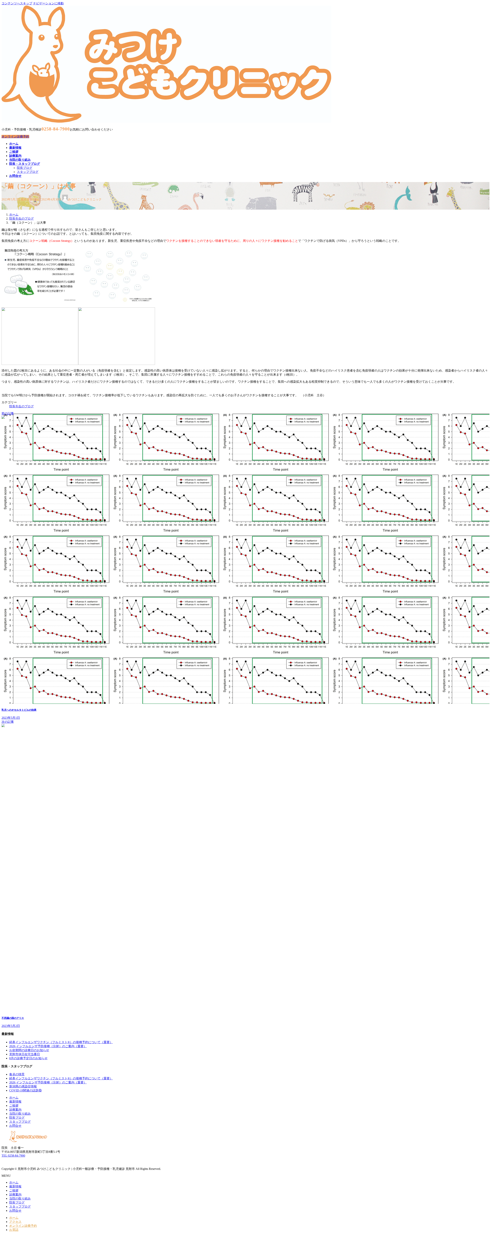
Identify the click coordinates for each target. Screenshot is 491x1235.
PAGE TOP (477, 1194)
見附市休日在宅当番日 (24, 1054)
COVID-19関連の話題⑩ (25, 1090)
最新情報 (15, 1101)
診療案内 (15, 1109)
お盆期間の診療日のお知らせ (29, 1050)
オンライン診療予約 (15, 136)
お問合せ (15, 1125)
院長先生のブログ (21, 406)
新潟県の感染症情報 (23, 1086)
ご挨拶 (13, 1105)
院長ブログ (24, 167)
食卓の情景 (17, 1074)
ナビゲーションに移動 (48, 3)
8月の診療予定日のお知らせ (28, 1058)
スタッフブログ (27, 171)
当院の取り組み (20, 1113)
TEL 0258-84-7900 (13, 1155)
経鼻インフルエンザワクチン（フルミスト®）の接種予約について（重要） (61, 1042)
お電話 (13, 1229)
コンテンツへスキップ (17, 3)
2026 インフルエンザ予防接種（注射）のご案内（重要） (48, 1046)
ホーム (13, 1097)
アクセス (15, 1221)
